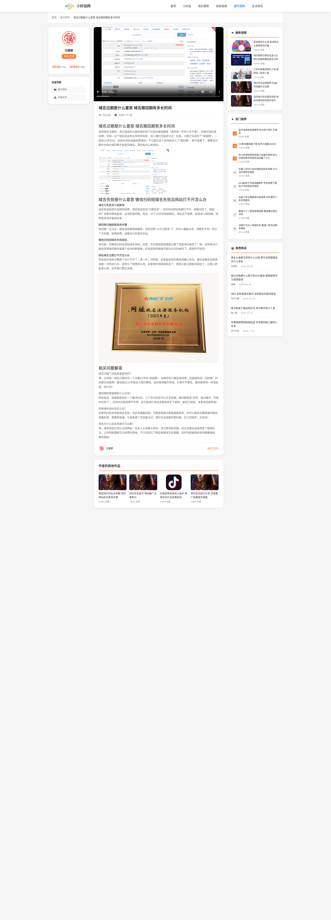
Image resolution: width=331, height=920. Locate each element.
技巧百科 (239, 6)
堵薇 (233, 284)
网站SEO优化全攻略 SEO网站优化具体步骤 (112, 495)
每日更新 (203, 6)
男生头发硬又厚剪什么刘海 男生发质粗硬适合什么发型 (254, 259)
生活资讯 (257, 6)
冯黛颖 (69, 50)
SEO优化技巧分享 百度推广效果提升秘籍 (204, 495)
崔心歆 (234, 313)
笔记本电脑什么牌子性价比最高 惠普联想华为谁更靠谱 (254, 277)
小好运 (187, 6)
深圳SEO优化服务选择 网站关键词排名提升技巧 (266, 98)
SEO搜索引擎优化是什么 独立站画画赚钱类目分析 (265, 57)
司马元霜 (235, 299)
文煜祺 (234, 266)
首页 (173, 6)
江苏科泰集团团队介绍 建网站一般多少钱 (266, 71)
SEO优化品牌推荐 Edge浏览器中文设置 (265, 85)
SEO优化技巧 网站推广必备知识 (143, 495)
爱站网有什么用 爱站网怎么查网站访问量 (266, 44)
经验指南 (221, 6)
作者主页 (62, 97)
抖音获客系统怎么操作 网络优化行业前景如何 (173, 495)
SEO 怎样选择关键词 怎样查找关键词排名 (253, 294)
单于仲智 (235, 331)
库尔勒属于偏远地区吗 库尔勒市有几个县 (253, 308)
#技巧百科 (213, 448)
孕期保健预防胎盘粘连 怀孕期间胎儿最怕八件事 (254, 324)
